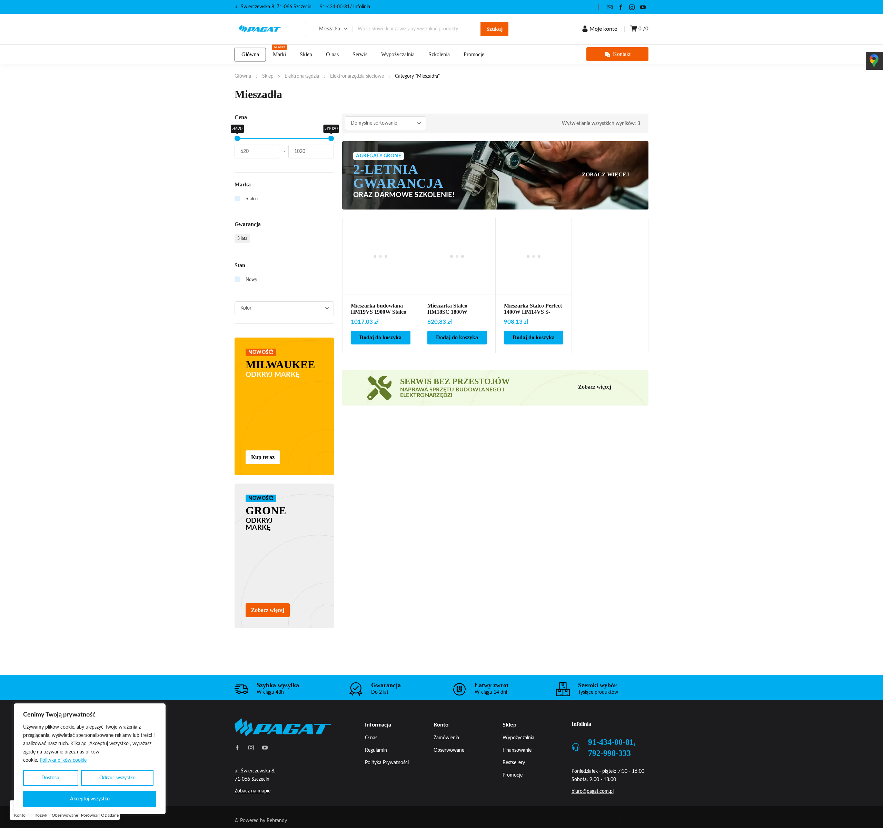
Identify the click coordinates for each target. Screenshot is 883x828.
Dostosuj (50, 778)
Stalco (252, 198)
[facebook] (620, 6)
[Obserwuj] (409, 227)
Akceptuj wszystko (90, 799)
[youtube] (642, 6)
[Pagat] (260, 29)
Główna (243, 76)
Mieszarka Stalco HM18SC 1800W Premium (447, 312)
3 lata (242, 238)
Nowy (251, 279)
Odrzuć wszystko (117, 778)
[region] (90, 758)
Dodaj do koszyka (380, 337)
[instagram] (631, 6)
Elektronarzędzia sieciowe (357, 76)
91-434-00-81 (335, 6)
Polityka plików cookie (63, 760)
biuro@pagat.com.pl (593, 791)
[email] (609, 6)
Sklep (268, 76)
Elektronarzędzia (302, 76)
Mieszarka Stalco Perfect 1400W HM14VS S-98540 (533, 312)
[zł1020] (331, 138)
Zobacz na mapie (252, 791)
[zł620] (237, 138)
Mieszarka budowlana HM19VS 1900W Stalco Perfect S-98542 (378, 312)
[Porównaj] (409, 236)
